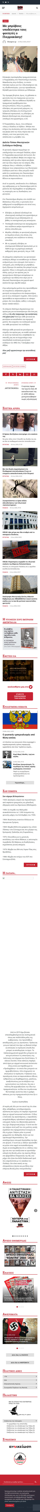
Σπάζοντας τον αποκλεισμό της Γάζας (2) (21, 1430)
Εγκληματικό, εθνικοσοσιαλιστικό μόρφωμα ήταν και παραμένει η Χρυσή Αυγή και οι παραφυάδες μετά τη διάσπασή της (19, 1339)
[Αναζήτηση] (37, 8)
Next (35, 1210)
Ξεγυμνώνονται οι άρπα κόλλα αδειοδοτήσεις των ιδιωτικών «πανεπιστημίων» (15, 502)
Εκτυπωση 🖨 (30, 359)
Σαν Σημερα (10, 791)
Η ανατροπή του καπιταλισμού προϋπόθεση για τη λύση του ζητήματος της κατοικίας (19, 1299)
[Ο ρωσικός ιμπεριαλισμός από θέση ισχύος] (20, 720)
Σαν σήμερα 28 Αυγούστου (13, 796)
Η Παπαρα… (9, 873)
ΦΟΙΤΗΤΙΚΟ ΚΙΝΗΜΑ (19, 366)
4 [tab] (23, 1307)
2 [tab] (19, 1307)
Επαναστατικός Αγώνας (12, 1384)
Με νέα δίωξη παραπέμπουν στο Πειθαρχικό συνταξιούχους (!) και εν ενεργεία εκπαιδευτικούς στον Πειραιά (18, 471)
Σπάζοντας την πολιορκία (13, 1421)
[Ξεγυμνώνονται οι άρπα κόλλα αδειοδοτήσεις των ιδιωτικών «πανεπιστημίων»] (20, 488)
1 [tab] (17, 1307)
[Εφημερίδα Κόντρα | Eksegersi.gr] (20, 8)
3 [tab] (21, 1307)
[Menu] (3, 8)
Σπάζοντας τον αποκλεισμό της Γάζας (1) (21, 1432)
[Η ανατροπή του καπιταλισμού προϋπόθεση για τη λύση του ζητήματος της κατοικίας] (20, 1289)
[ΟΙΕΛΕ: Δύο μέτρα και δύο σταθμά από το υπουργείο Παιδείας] (20, 520)
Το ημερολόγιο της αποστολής (17, 1424)
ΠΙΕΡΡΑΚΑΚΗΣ (7, 366)
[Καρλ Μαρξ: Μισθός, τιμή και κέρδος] (7, 754)
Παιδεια (5, 21)
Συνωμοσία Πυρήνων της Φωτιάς (15, 1387)
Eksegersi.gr (11, 42)
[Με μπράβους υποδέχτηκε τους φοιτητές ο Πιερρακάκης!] (20, 71)
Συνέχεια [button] (10, 1505)
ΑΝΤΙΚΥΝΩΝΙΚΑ (11, 388)
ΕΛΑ (5, 1380)
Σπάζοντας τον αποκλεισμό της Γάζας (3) (21, 1428)
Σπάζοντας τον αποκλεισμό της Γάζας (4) (21, 1426)
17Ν (5, 1376)
